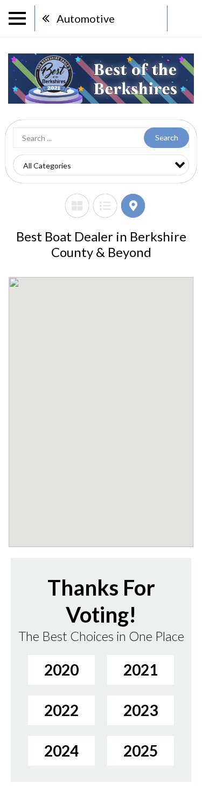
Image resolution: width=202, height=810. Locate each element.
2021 (140, 669)
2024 (61, 750)
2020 (61, 669)
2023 (140, 710)
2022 (61, 710)
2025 (140, 750)
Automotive (86, 18)
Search (166, 137)
